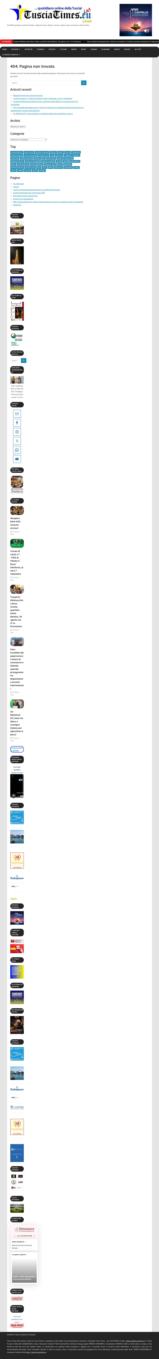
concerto (59, 155)
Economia (105, 49)
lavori (58, 161)
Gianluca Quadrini (32, 161)
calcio (67, 152)
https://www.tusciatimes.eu (36, 1352)
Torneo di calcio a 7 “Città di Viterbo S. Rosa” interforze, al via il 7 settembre (42, 98)
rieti (38, 167)
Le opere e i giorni (24, 1268)
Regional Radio (17, 773)
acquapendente (16, 152)
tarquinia (68, 167)
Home (4, 49)
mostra (33, 164)
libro (65, 161)
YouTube (19, 397)
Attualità (28, 49)
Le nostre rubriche (10, 55)
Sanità (73, 49)
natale (40, 164)
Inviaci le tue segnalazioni (23, 199)
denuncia (37, 158)
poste (60, 164)
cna (52, 155)
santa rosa (59, 167)
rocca (44, 167)
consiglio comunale (71, 155)
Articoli (16, 187)
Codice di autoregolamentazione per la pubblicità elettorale (36, 190)
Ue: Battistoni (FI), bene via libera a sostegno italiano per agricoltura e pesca (43, 114)
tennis (20, 170)
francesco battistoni (65, 158)
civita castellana (30, 155)
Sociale (127, 49)
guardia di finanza (48, 161)
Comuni (94, 49)
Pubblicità (17, 205)
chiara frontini (16, 155)
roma (51, 167)
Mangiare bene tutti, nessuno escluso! (28, 95)
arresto (53, 152)
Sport (83, 49)
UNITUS (117, 49)
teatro (76, 167)
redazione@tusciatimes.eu (135, 1341)
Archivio (14, 49)
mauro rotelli (74, 161)
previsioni (67, 164)
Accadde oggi (18, 184)
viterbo (42, 170)
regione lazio (30, 167)
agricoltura (28, 152)
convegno (15, 158)
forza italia (51, 158)
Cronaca (40, 49)
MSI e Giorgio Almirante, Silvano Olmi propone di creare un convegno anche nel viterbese (48, 202)
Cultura (63, 49)
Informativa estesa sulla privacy (25, 196)
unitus (35, 170)
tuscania (27, 170)
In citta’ (138, 49)
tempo (13, 170)
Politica (52, 49)
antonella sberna (41, 152)
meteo (13, 164)
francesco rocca (17, 161)
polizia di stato (50, 164)
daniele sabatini (26, 158)
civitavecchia (44, 155)
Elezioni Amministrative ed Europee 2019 (29, 193)
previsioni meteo (17, 167)
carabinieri (76, 152)
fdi (44, 158)
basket (60, 152)
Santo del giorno (24, 1245)
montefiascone (23, 164)
